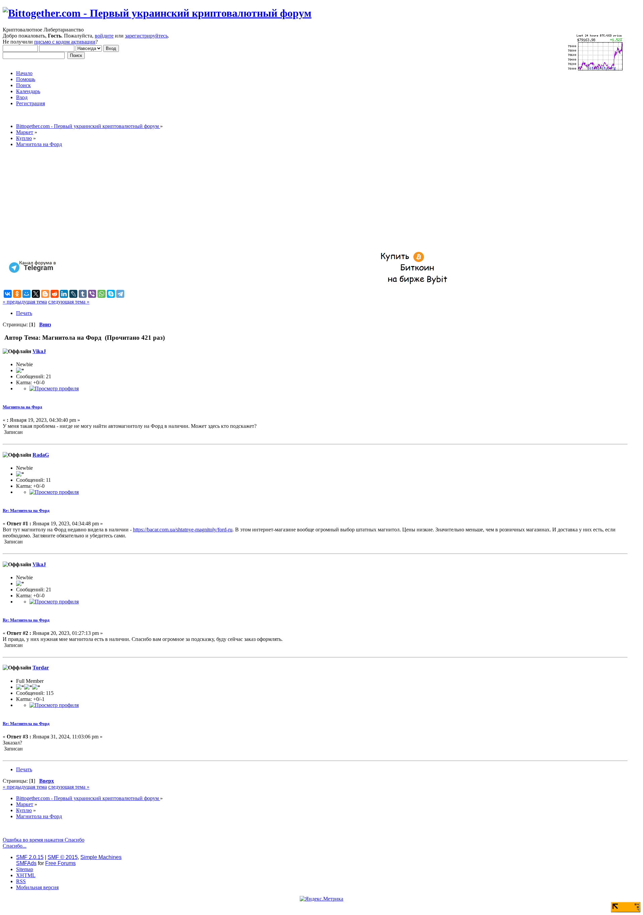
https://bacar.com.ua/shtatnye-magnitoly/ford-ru (182, 529)
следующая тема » (68, 302)
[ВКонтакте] (8, 294)
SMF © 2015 (63, 857)
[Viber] (92, 294)
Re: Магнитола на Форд (26, 510)
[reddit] (55, 294)
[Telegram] (120, 294)
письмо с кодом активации (64, 42)
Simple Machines (101, 857)
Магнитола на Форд (22, 406)
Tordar (40, 667)
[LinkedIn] (64, 294)
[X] (36, 294)
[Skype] (111, 294)
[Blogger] (45, 294)
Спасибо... (14, 846)
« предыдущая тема (25, 302)
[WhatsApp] (101, 294)
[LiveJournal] (73, 294)
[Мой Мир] (26, 294)
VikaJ (39, 351)
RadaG (40, 455)
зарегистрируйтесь (146, 36)
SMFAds (26, 863)
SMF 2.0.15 (30, 857)
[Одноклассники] (17, 294)
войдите (104, 36)
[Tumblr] (83, 294)
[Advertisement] (204, 200)
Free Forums (60, 863)
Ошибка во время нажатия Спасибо (43, 840)
